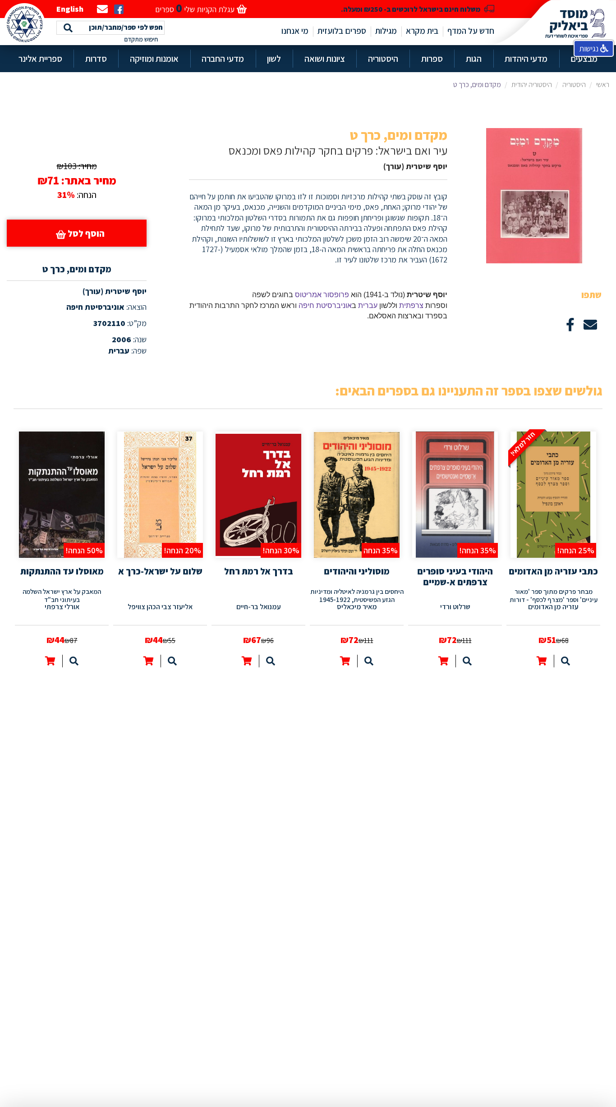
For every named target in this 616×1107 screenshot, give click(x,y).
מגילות (386, 30)
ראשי (602, 84)
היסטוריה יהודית (531, 84)
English (69, 9)
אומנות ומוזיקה (154, 58)
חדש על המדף (470, 30)
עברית (367, 305)
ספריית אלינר (40, 58)
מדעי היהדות (526, 58)
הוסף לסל (85, 233)
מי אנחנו (294, 30)
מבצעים (584, 58)
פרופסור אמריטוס (322, 295)
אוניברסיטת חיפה (325, 305)
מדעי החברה (223, 58)
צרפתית (411, 305)
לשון (274, 58)
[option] (553, 547)
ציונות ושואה (324, 58)
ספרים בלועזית (341, 30)
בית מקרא (422, 30)
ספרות (432, 58)
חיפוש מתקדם (141, 39)
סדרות (96, 58)
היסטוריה (383, 58)
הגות (474, 58)
